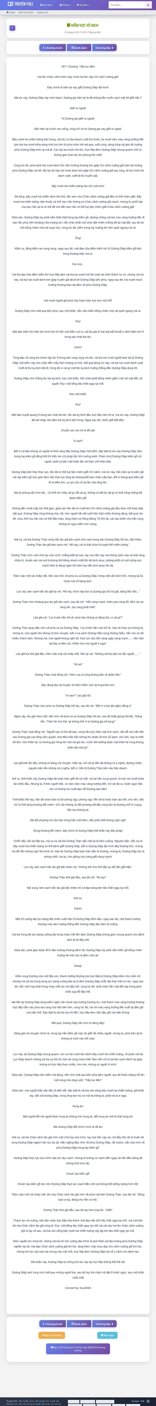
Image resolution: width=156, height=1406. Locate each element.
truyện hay (54, 1400)
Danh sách (47, 4)
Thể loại (65, 4)
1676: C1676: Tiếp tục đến (82, 32)
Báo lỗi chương (52, 1335)
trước (54, 48)
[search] (148, 5)
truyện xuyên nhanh (105, 1401)
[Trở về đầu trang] (148, 1401)
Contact (135, 1401)
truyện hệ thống (87, 1401)
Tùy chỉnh (83, 4)
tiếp (103, 48)
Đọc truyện (23, 1400)
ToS (142, 1401)
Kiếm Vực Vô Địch (84, 25)
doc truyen (21, 3)
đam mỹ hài (73, 1401)
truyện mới (40, 1403)
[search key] (127, 5)
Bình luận (108, 1335)
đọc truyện (40, 1400)
